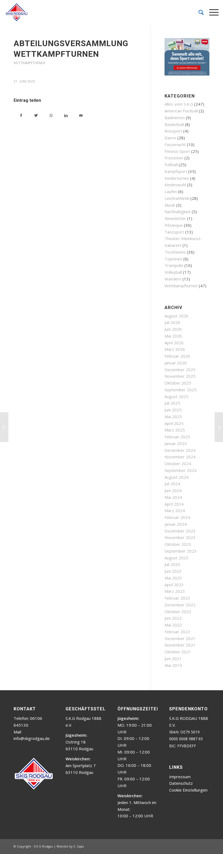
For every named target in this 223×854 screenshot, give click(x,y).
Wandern (173, 279)
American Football (181, 111)
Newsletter (175, 218)
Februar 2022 (177, 631)
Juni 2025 (173, 409)
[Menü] (211, 12)
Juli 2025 (172, 403)
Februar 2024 (177, 517)
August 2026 (176, 316)
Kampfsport (176, 171)
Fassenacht (175, 144)
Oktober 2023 (178, 544)
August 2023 (176, 557)
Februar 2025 (177, 436)
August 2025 (176, 396)
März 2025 (175, 430)
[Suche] (198, 12)
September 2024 (181, 470)
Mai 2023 (173, 578)
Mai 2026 (173, 336)
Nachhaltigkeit (178, 211)
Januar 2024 (176, 524)
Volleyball (173, 272)
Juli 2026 (172, 322)
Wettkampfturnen (29, 63)
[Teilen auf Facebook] (21, 115)
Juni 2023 (173, 571)
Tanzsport (174, 232)
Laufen (171, 191)
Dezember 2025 (180, 369)
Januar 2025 (176, 443)
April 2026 (174, 342)
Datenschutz (181, 783)
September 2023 (181, 551)
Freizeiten (174, 157)
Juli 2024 (172, 483)
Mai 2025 (173, 416)
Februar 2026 (177, 356)
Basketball (174, 124)
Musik (170, 205)
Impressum (180, 776)
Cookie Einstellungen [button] (188, 790)
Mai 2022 (173, 625)
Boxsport (173, 131)
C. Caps (78, 846)
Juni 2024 (173, 490)
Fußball (171, 164)
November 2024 (180, 456)
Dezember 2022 (180, 604)
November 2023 (180, 537)
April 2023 (174, 584)
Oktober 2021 (178, 651)
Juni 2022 (173, 618)
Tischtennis (175, 252)
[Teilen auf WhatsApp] (51, 115)
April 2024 (174, 504)
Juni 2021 (173, 658)
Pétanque (174, 225)
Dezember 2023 (180, 531)
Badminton (175, 117)
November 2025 (180, 376)
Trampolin (174, 265)
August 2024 (176, 477)
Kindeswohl (175, 184)
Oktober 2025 (178, 383)
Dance (170, 137)
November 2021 (180, 645)
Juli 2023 (172, 564)
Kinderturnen (177, 178)
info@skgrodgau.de (32, 738)
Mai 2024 (173, 497)
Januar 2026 (176, 362)
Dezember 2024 (180, 450)
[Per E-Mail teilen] (80, 115)
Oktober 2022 (178, 611)
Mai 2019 (173, 665)
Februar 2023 (177, 598)
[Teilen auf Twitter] (36, 115)
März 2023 (175, 591)
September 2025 (181, 389)
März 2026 (175, 349)
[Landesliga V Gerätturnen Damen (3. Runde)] (4, 427)
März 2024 (175, 510)
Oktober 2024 (178, 463)
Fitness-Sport (177, 151)
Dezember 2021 (180, 638)
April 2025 (174, 423)
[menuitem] (198, 12)
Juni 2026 (173, 329)
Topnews (173, 258)
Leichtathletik (177, 198)
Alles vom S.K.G (179, 104)
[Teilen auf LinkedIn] (65, 115)
